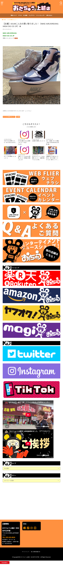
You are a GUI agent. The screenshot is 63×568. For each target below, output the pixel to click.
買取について (14, 15)
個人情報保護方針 (35, 551)
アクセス (20, 15)
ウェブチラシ (32, 15)
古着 (19, 116)
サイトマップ (25, 551)
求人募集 (25, 15)
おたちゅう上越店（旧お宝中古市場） (30, 557)
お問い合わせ (49, 15)
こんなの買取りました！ (9, 116)
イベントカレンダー (40, 15)
